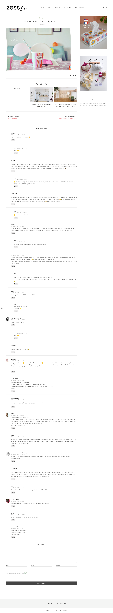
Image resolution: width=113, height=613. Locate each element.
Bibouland (14, 193)
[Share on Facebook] (68, 75)
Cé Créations (15, 398)
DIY (49, 7)
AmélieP (13, 345)
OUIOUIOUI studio (16, 318)
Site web (58, 565)
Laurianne (14, 468)
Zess (15, 147)
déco (42, 7)
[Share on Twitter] (71, 75)
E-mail (33, 565)
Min (12, 486)
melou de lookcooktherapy (19, 453)
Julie (12, 414)
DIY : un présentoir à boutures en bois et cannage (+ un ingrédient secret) (65, 106)
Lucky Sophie (15, 499)
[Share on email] (76, 75)
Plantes (57, 7)
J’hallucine (17, 89)
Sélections (67, 7)
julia (12, 435)
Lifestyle (41, 18)
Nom (7, 565)
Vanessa (13, 359)
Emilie (13, 160)
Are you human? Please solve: (14, 573)
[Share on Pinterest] (73, 75)
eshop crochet (79, 7)
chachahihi (14, 527)
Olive (12, 291)
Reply (13, 139)
